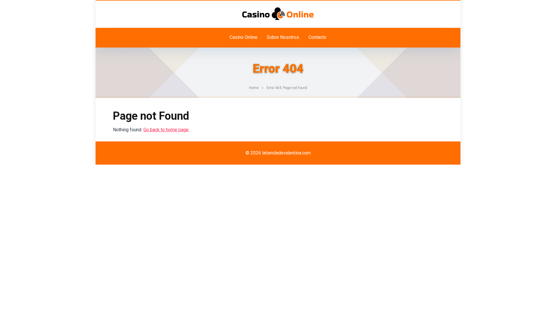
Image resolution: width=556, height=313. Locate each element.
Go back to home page (166, 129)
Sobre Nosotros (283, 37)
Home (254, 88)
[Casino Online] (278, 13)
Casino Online (243, 37)
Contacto (317, 37)
